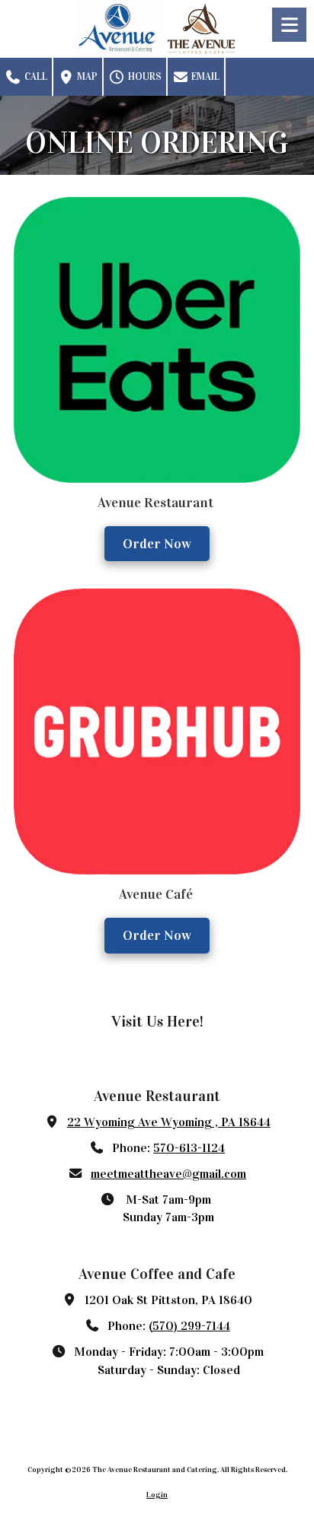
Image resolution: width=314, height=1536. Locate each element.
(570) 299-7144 (189, 1326)
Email (204, 77)
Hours (144, 77)
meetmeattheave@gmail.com (168, 1173)
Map (86, 77)
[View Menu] (289, 25)
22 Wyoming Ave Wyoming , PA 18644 (169, 1122)
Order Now (157, 543)
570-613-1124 (189, 1148)
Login (157, 1495)
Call (34, 77)
